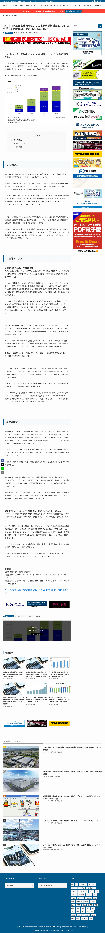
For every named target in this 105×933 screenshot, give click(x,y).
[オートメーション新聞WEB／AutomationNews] (5, 5)
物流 (83, 912)
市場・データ (9, 32)
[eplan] (59, 607)
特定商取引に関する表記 (69, 927)
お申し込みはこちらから (73, 11)
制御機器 (79, 902)
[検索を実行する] (100, 26)
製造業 (80, 915)
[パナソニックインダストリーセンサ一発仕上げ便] (87, 55)
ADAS (17, 32)
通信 (72, 919)
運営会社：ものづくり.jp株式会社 (49, 927)
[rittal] (37, 726)
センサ (22, 32)
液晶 (93, 908)
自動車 (73, 915)
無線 (77, 912)
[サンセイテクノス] (14, 726)
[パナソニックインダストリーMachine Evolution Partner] (37, 607)
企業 (72, 902)
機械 (88, 908)
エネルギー (92, 885)
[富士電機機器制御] (87, 177)
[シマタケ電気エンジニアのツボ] (87, 167)
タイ (97, 891)
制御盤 (86, 902)
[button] (2, 460)
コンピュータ (91, 888)
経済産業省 (90, 912)
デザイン (74, 895)
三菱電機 (88, 898)
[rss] (95, 1)
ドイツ (89, 895)
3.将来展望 (18, 146)
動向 (72, 905)
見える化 (87, 915)
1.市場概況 (18, 140)
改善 (83, 908)
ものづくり (83, 885)
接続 (72, 908)
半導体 (78, 905)
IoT (76, 885)
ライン (73, 898)
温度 (72, 912)
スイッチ (74, 891)
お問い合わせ (82, 927)
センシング (28, 32)
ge (72, 885)
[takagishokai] (87, 139)
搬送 (77, 908)
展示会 (90, 905)
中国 (94, 898)
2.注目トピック (19, 143)
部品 (77, 919)
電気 (90, 919)
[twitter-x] (92, 1)
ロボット (80, 898)
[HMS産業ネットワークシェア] (87, 187)
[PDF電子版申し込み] (37, 44)
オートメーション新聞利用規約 (28, 927)
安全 (84, 905)
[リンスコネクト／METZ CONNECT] (87, 68)
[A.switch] (87, 79)
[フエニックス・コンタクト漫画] (87, 99)
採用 (96, 905)
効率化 (93, 902)
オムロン (74, 888)
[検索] (100, 1)
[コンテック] (87, 119)
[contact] (97, 1)
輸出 (93, 915)
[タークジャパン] (59, 725)
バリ (94, 895)
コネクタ (81, 888)
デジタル (81, 895)
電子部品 (84, 919)
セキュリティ (83, 891)
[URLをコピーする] (2, 472)
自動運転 (35, 32)
